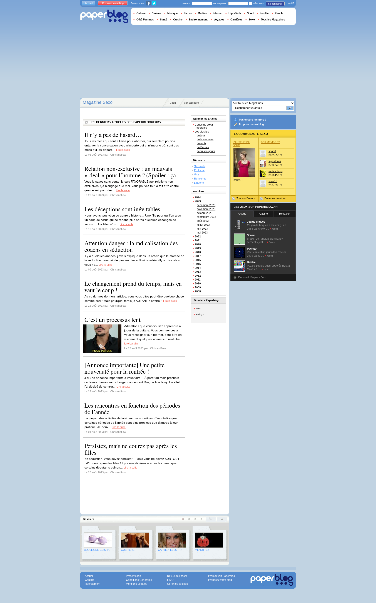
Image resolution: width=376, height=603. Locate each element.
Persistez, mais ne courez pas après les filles (130, 449)
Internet (217, 13)
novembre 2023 (206, 209)
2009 (198, 287)
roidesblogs (275, 171)
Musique (172, 13)
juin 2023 (202, 228)
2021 (198, 240)
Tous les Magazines (273, 19)
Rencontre (200, 178)
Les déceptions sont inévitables (122, 209)
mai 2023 (202, 232)
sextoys (200, 314)
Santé (163, 19)
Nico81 (273, 181)
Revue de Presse (177, 576)
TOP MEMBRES (270, 142)
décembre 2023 (206, 205)
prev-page (211, 519)
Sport (250, 13)
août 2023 (203, 220)
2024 (198, 197)
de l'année (203, 147)
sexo (198, 308)
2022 (198, 236)
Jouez (275, 228)
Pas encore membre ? (252, 119)
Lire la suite (123, 149)
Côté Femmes (145, 19)
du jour (201, 135)
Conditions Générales (139, 579)
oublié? (291, 3)
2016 (198, 260)
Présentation (133, 576)
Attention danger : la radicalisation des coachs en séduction (131, 246)
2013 (198, 271)
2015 (198, 263)
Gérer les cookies (177, 583)
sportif (272, 151)
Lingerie (199, 182)
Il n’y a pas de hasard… (112, 134)
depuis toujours (206, 151)
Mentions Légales (136, 583)
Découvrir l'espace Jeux (252, 277)
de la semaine (205, 139)
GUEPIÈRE (127, 549)
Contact (89, 579)
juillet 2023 (203, 224)
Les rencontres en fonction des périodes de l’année (132, 408)
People (279, 13)
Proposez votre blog (251, 124)
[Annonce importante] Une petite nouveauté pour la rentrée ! (124, 368)
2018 (198, 252)
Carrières (236, 19)
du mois (201, 143)
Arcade (242, 213)
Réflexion (284, 213)
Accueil (88, 3)
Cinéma (156, 13)
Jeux (173, 102)
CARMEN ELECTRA (170, 549)
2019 (198, 248)
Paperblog (104, 16)
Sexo (251, 19)
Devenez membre (274, 198)
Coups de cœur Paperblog (204, 126)
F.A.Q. (170, 579)
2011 (198, 279)
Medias (202, 13)
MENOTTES (202, 549)
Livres (188, 13)
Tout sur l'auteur (246, 198)
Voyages (219, 19)
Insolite (264, 13)
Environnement (198, 19)
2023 (198, 201)
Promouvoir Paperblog (221, 576)
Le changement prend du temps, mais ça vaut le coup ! (132, 286)
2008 (198, 291)
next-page (222, 519)
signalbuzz (275, 161)
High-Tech (234, 13)
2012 (198, 275)
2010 (198, 283)
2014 (198, 267)
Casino (263, 213)
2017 (198, 256)
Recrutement (92, 583)
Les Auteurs (191, 102)
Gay (196, 174)
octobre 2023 (204, 213)
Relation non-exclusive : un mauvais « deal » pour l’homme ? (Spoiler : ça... (132, 171)
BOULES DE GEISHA (96, 549)
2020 (198, 244)
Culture (141, 13)
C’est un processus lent (112, 319)
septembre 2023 (206, 216)
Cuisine (178, 19)
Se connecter (275, 3)
